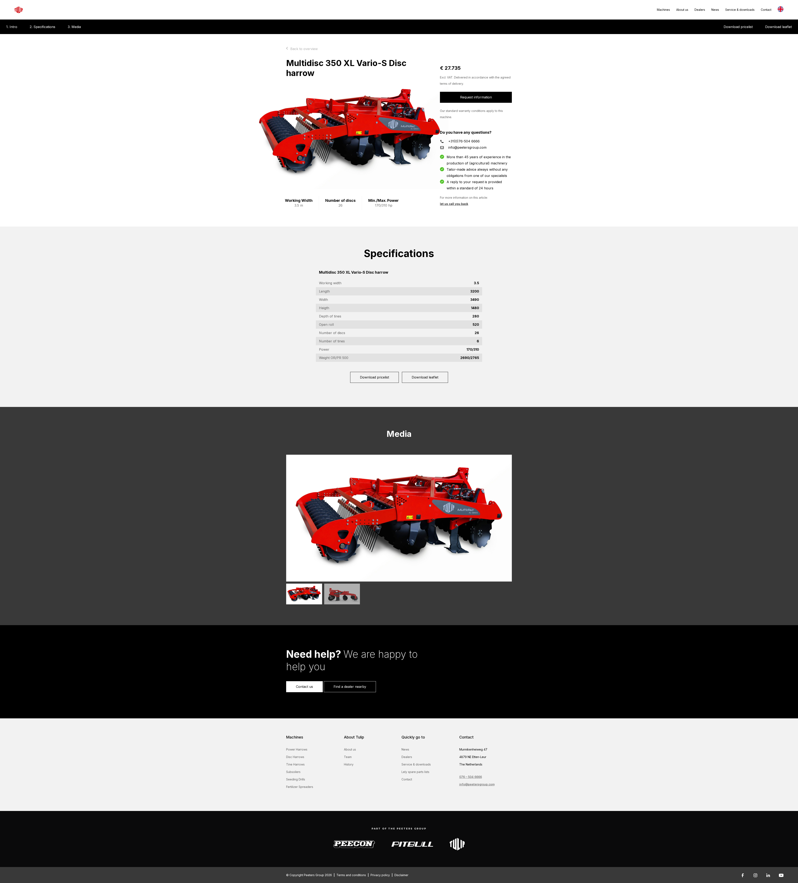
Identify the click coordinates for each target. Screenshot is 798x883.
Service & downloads (740, 9)
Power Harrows (296, 749)
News (715, 9)
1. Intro (11, 27)
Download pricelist (738, 27)
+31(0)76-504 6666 (464, 141)
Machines (663, 9)
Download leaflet (778, 27)
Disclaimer (401, 875)
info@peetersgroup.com (467, 147)
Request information (476, 97)
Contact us (304, 687)
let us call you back (454, 204)
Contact (766, 9)
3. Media (74, 27)
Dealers (700, 9)
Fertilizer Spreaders (299, 787)
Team (348, 757)
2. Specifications (42, 27)
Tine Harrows (295, 764)
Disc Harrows (295, 757)
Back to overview (304, 49)
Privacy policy (380, 875)
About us (682, 9)
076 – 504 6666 (470, 777)
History (348, 764)
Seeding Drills (295, 779)
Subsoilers (293, 772)
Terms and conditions (351, 875)
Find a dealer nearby (350, 687)
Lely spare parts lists (415, 772)
